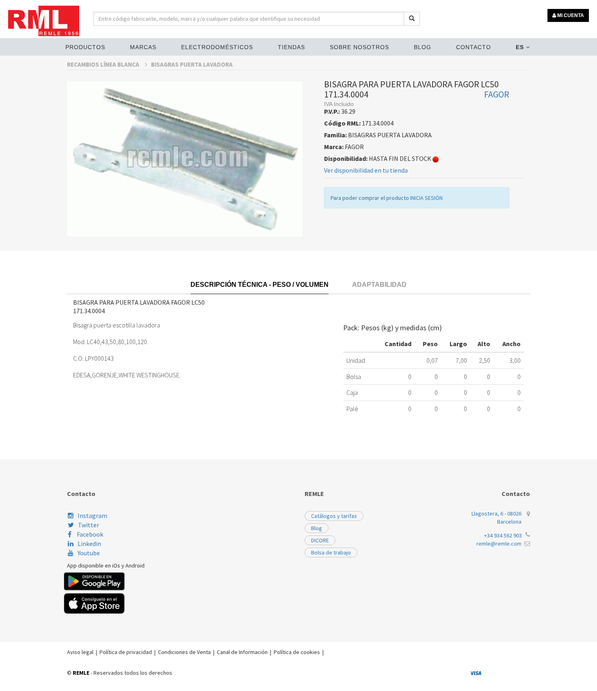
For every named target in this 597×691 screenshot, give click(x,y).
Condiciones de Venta (184, 652)
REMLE (81, 672)
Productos (85, 47)
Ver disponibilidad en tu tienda (366, 170)
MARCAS (143, 47)
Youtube (89, 553)
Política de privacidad (126, 652)
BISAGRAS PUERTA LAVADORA (192, 64)
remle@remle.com (498, 543)
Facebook (89, 534)
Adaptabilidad (379, 284)
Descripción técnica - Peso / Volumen (259, 284)
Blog (422, 47)
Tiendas (291, 47)
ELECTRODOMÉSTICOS (217, 47)
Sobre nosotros (359, 47)
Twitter (88, 525)
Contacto (473, 47)
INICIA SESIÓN (426, 197)
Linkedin (89, 543)
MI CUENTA (570, 15)
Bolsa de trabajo (331, 552)
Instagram (92, 515)
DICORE (320, 540)
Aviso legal (80, 652)
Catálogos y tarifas (334, 516)
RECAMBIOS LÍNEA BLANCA (104, 64)
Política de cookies (297, 652)
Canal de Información (242, 652)
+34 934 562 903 (503, 535)
